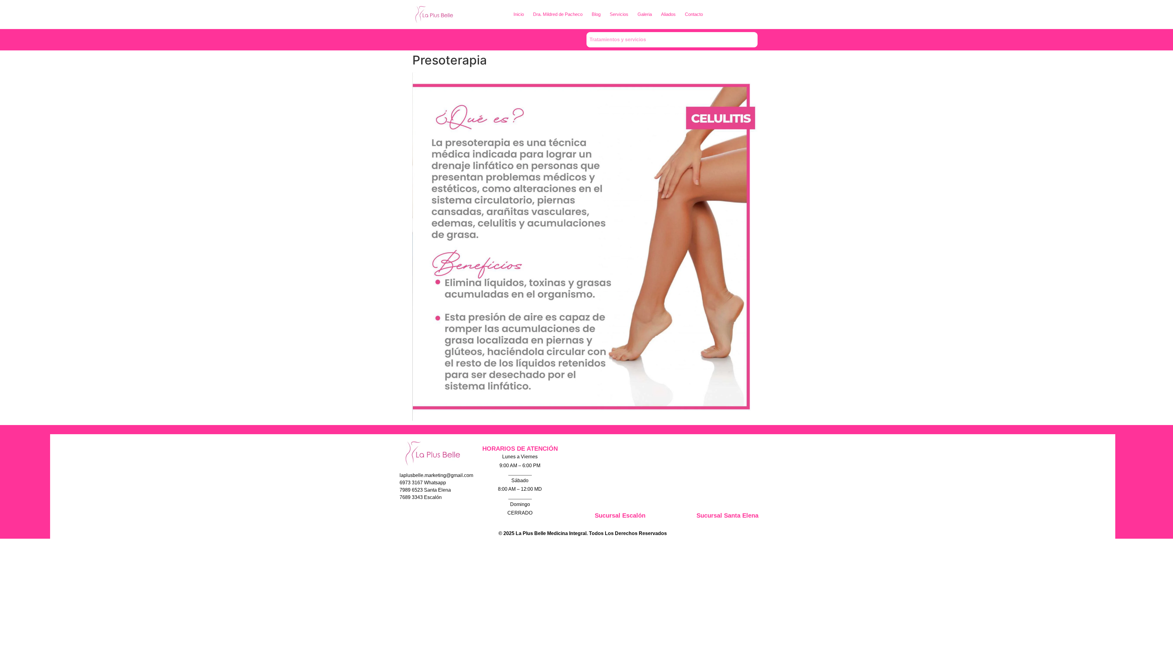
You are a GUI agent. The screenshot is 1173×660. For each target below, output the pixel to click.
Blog (596, 14)
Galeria (645, 14)
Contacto (694, 14)
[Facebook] (434, 40)
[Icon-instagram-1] (446, 40)
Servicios (619, 14)
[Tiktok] (421, 40)
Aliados (668, 14)
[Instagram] (414, 514)
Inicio (518, 14)
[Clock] (458, 40)
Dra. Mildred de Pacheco (558, 14)
